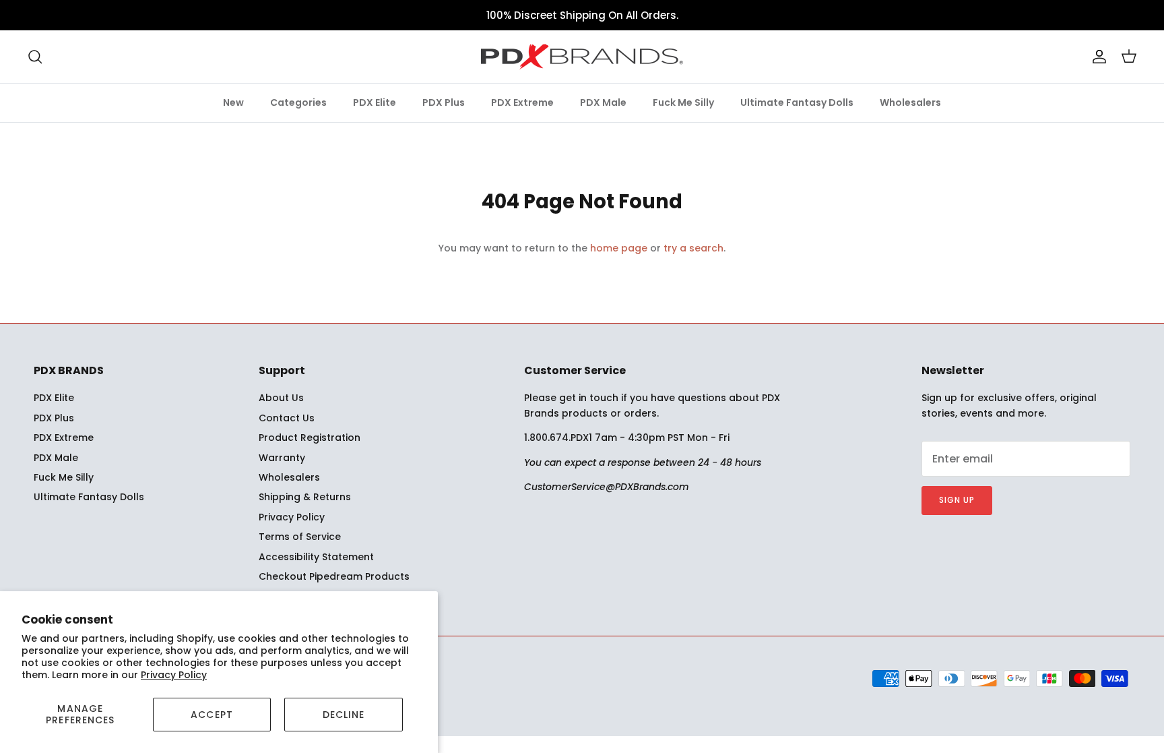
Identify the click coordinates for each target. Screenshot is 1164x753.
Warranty (282, 457)
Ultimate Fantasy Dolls (796, 102)
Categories (298, 102)
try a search (693, 248)
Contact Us (287, 418)
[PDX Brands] (582, 56)
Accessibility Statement (316, 557)
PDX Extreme (522, 102)
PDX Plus (443, 102)
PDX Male (603, 102)
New (233, 102)
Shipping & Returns (305, 497)
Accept (212, 714)
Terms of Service (300, 536)
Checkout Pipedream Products (334, 576)
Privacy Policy (174, 675)
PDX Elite (374, 102)
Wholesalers (910, 102)
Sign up (957, 500)
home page (618, 248)
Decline (344, 714)
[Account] (1096, 57)
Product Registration (309, 437)
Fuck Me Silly (683, 102)
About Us (281, 397)
